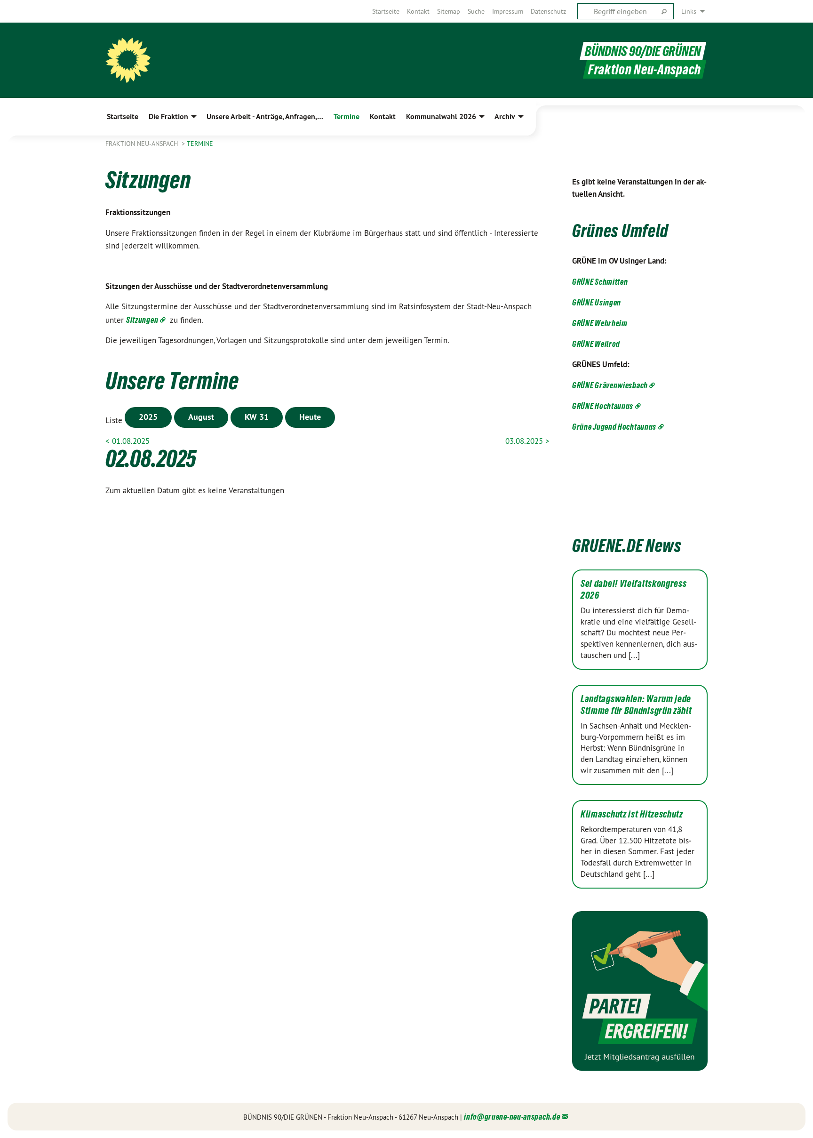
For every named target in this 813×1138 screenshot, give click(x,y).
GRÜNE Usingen (596, 302)
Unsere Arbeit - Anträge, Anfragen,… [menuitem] (265, 116)
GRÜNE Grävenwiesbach (610, 385)
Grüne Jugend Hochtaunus (614, 427)
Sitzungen (142, 320)
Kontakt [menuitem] (383, 116)
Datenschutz (548, 11)
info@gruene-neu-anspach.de (512, 1117)
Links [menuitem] (688, 11)
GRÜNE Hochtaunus (602, 406)
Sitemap (448, 11)
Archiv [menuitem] (504, 116)
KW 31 (257, 416)
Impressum (507, 11)
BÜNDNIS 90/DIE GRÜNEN (643, 51)
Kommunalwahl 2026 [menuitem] (441, 116)
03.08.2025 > (527, 441)
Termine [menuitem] (346, 116)
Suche (476, 11)
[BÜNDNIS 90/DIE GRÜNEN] (128, 60)
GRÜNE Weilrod (596, 344)
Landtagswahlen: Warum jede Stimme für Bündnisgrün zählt (636, 704)
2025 (148, 416)
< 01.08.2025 (127, 441)
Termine (200, 143)
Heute (310, 416)
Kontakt (418, 11)
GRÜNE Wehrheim (600, 323)
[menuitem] (385, 11)
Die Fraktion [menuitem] (168, 116)
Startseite (385, 11)
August (201, 416)
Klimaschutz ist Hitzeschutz (632, 814)
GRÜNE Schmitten (600, 282)
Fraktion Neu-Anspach (142, 143)
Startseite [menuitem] (122, 116)
